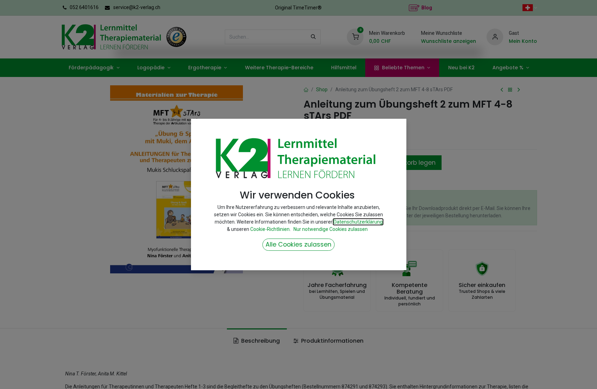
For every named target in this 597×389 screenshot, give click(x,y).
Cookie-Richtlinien (270, 229)
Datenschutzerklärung (358, 222)
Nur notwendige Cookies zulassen (330, 229)
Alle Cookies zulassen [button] (298, 244)
